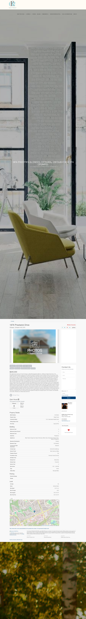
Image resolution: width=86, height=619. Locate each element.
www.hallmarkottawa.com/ (66, 420)
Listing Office (63, 535)
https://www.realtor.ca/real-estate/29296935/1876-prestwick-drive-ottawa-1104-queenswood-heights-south (29, 528)
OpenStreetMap (47, 525)
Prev (10, 346)
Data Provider (46, 535)
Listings (28, 14)
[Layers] (58, 501)
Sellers (38, 14)
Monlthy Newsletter (55, 14)
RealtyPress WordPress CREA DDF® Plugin (16, 539)
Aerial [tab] (12, 498)
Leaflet (43, 525)
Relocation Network (67, 14)
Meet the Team (20, 14)
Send (68, 397)
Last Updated (29, 535)
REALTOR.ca (13, 532)
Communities (45, 14)
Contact (75, 14)
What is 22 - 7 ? (65, 391)
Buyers (34, 14)
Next (58, 346)
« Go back (12, 321)
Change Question (64, 395)
